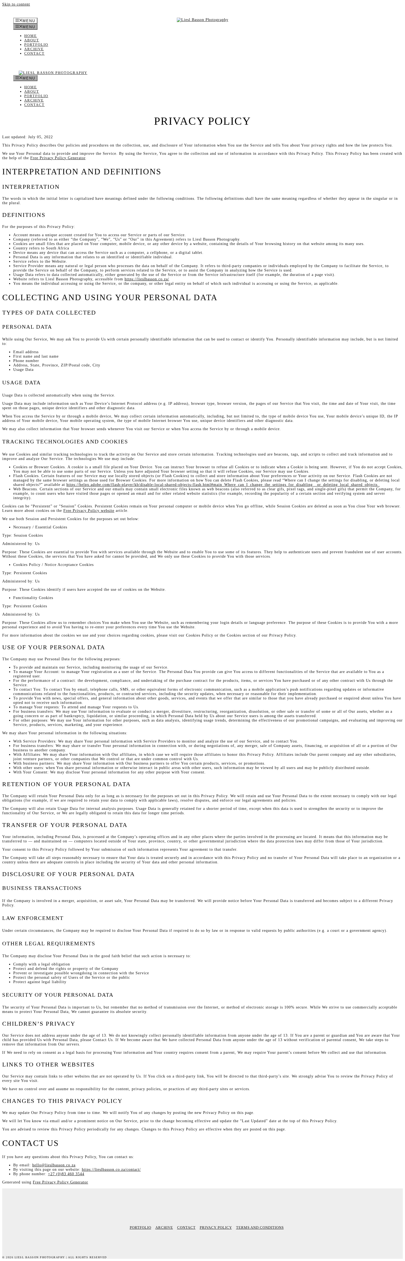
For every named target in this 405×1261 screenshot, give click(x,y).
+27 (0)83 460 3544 (66, 1174)
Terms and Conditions (260, 1227)
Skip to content (16, 4)
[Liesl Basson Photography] (50, 73)
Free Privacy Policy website (88, 511)
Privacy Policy (216, 1227)
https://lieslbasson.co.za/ (147, 279)
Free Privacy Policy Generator (57, 158)
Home (30, 36)
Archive (34, 49)
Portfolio (36, 44)
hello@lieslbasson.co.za (53, 1165)
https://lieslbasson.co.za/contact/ (111, 1169)
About (31, 40)
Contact (34, 53)
